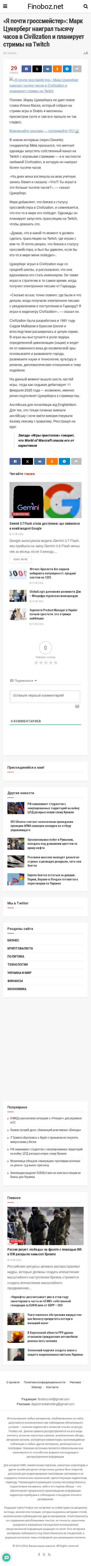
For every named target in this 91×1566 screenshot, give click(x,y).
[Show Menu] (5, 6)
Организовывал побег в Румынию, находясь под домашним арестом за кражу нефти (52, 844)
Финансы (15, 981)
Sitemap (37, 1387)
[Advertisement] (45, 1049)
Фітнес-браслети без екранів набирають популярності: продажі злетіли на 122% (53, 573)
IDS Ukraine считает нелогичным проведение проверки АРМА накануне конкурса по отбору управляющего (42, 826)
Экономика (16, 989)
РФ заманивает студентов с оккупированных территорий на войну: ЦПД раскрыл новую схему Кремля (54, 808)
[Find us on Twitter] (44, 1554)
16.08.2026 (15, 1260)
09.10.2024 (9, 53)
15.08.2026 (17, 534)
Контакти (52, 1387)
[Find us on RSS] (49, 1554)
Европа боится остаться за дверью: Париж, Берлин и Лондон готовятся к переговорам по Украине (53, 879)
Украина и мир (19, 973)
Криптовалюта (20, 948)
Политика (15, 956)
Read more (23, 559)
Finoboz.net (45, 6)
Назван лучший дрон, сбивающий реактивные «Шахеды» (45, 1130)
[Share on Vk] (47, 68)
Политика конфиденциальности (44, 1382)
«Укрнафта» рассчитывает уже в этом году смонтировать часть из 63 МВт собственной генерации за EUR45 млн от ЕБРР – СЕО (41, 1301)
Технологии (20, 514)
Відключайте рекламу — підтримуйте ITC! (43, 130)
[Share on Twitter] (37, 68)
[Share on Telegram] (67, 68)
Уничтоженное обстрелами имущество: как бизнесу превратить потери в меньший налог (55, 1319)
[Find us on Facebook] (39, 1554)
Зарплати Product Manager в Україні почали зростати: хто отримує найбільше (53, 614)
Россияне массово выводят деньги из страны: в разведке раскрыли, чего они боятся (54, 861)
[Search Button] (86, 6)
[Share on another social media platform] (77, 68)
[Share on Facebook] (26, 68)
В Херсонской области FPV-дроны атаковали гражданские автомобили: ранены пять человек (53, 1337)
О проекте (12, 1382)
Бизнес (13, 940)
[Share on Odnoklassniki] (57, 68)
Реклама (75, 1382)
